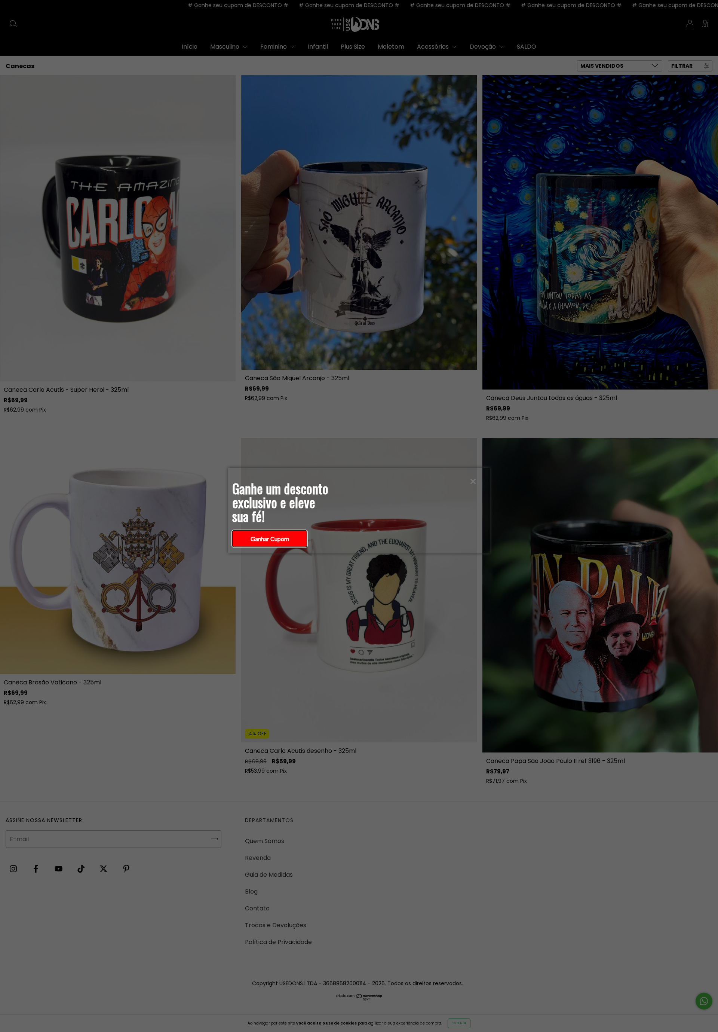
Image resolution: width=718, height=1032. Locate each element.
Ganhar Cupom (270, 538)
